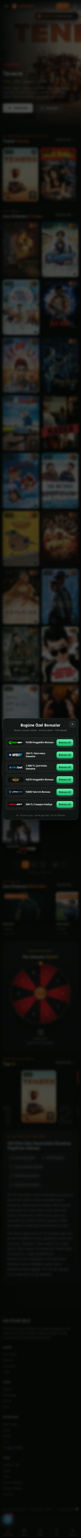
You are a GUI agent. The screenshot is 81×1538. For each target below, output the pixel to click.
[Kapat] (72, 724)
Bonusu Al (65, 742)
